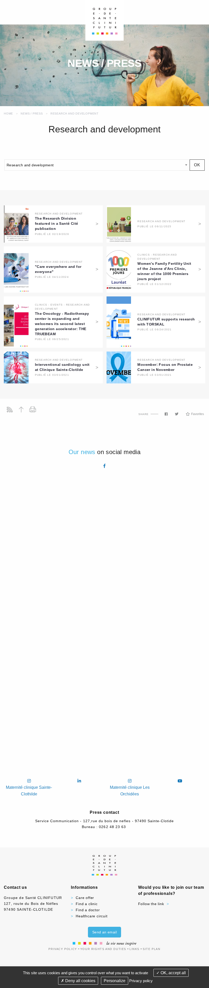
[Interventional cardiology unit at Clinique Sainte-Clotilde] (16, 367)
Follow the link (151, 904)
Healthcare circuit (91, 916)
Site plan (151, 949)
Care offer (85, 898)
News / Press (32, 113)
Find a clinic (86, 904)
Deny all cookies (79, 981)
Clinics (143, 254)
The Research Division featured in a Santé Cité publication (56, 223)
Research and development (74, 113)
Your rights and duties (103, 949)
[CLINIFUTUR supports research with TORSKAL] (119, 322)
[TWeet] (176, 414)
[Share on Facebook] (166, 414)
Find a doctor (88, 910)
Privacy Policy (62, 949)
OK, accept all (173, 973)
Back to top (21, 409)
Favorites (197, 414)
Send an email (104, 932)
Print (32, 409)
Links (134, 949)
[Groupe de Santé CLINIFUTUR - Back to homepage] (104, 20)
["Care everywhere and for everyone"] (16, 269)
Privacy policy (141, 981)
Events (56, 304)
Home (8, 113)
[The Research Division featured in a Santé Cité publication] (16, 223)
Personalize (114, 981)
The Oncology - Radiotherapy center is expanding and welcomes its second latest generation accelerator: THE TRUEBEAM (62, 323)
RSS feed (9, 409)
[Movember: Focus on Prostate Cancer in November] (119, 367)
